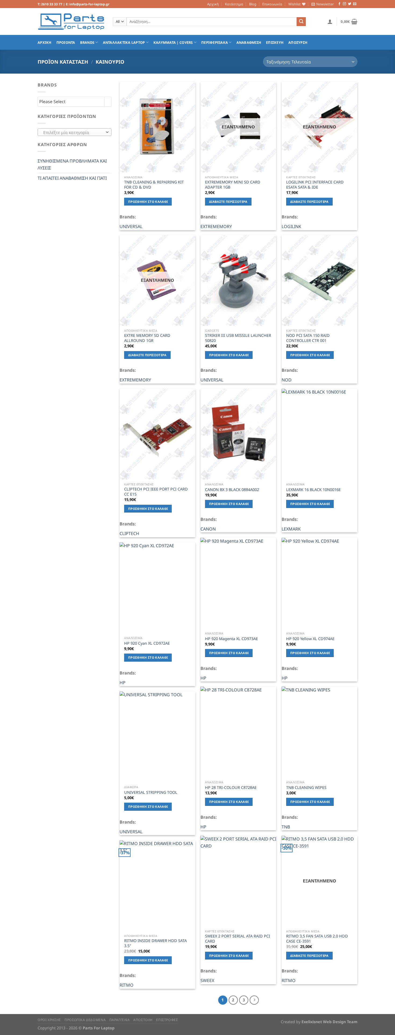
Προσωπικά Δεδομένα (85, 1020)
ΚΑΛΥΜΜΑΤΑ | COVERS (173, 42)
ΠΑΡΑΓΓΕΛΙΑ (119, 1020)
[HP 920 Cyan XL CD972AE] (157, 587)
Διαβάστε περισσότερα (228, 202)
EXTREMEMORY (216, 226)
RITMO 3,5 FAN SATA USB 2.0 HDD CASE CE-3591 (317, 939)
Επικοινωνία (272, 4)
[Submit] (301, 21)
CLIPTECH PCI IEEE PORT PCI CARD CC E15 (156, 492)
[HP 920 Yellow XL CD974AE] (319, 583)
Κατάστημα (234, 4)
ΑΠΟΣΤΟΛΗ (143, 1020)
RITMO (289, 980)
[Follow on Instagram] (344, 4)
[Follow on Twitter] (349, 4)
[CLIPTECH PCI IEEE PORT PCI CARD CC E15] (157, 434)
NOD (287, 380)
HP (203, 678)
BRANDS (87, 42)
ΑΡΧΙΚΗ (45, 42)
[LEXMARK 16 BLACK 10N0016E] (319, 434)
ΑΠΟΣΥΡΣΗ (297, 42)
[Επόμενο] (254, 1000)
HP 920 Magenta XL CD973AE (231, 638)
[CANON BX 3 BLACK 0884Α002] (238, 434)
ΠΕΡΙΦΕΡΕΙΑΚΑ (214, 42)
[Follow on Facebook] (339, 4)
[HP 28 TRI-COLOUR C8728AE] (238, 732)
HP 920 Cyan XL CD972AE (147, 643)
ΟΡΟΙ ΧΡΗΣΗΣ (49, 1020)
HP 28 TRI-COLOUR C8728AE (231, 787)
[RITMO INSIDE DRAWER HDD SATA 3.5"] (157, 885)
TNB (286, 827)
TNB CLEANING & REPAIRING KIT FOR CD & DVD (154, 185)
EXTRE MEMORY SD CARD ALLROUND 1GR (147, 338)
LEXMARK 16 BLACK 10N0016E (313, 489)
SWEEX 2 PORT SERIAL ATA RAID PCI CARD (237, 939)
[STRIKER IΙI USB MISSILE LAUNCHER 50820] (238, 280)
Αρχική (213, 4)
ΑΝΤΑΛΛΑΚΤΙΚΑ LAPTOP (124, 42)
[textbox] (73, 132)
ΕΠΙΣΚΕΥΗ (274, 42)
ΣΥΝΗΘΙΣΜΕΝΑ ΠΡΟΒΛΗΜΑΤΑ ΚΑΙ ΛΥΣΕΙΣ (72, 164)
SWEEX (207, 980)
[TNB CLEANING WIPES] (319, 732)
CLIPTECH (129, 533)
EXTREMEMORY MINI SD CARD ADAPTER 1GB (232, 185)
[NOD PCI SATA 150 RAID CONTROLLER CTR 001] (319, 280)
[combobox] (75, 132)
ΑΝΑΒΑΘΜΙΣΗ (248, 42)
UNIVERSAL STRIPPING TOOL (150, 792)
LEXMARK (291, 529)
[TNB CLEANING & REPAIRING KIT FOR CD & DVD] (157, 127)
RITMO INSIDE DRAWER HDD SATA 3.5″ (155, 943)
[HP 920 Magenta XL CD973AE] (238, 583)
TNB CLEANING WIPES (306, 787)
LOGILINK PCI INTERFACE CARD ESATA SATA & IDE (315, 185)
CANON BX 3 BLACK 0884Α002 (232, 489)
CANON (208, 529)
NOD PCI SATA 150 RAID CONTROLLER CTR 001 (308, 338)
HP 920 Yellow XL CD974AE (310, 638)
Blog (252, 4)
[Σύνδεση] (330, 21)
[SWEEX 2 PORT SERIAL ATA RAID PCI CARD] (238, 881)
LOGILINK (291, 226)
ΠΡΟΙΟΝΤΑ (65, 42)
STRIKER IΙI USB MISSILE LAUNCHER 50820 (238, 338)
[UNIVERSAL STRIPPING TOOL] (157, 736)
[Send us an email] (354, 4)
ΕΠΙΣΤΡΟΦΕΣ (167, 1020)
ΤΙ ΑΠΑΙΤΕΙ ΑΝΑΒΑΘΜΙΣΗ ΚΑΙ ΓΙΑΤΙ (72, 178)
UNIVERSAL (131, 226)
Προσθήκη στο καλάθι (148, 202)
